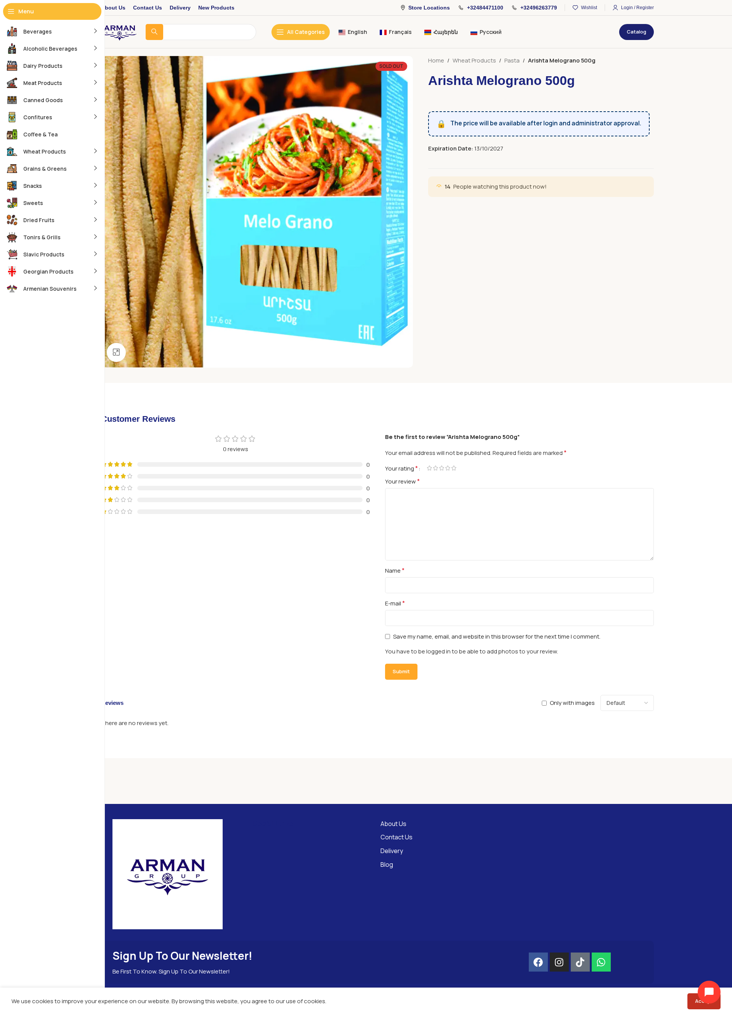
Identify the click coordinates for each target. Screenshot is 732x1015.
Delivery (391, 851)
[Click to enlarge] (116, 352)
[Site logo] (119, 31)
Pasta (512, 60)
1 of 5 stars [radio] (429, 468)
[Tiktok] (580, 962)
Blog (386, 864)
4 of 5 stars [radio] (448, 468)
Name (395, 570)
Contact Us (396, 837)
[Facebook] (538, 962)
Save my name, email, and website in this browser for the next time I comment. (496, 636)
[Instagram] (559, 962)
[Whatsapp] (601, 962)
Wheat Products (474, 60)
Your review (402, 481)
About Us (393, 824)
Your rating (401, 468)
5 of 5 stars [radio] (454, 468)
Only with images (572, 703)
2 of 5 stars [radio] (435, 468)
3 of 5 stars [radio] (441, 468)
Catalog (636, 31)
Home (436, 60)
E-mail (395, 603)
